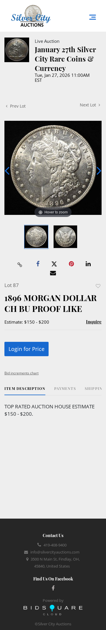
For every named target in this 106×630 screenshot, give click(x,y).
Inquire (94, 322)
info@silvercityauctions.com (55, 552)
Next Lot (88, 104)
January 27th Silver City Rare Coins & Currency (65, 59)
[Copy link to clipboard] (20, 264)
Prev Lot (17, 106)
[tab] (24, 390)
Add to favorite (98, 286)
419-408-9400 (55, 545)
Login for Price (26, 348)
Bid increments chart (21, 373)
